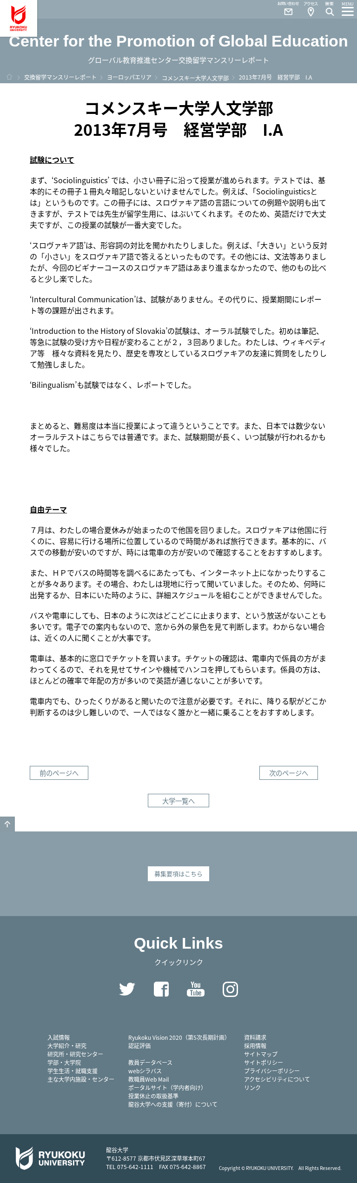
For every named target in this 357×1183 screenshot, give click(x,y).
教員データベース (150, 1062)
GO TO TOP (7, 824)
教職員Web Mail (148, 1079)
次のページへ (288, 773)
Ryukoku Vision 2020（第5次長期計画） (179, 1037)
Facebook (161, 989)
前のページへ (59, 773)
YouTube (195, 989)
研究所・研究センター (75, 1054)
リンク (252, 1087)
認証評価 (139, 1046)
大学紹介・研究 (66, 1046)
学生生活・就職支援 (72, 1071)
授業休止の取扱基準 (153, 1096)
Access (310, 9)
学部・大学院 (64, 1062)
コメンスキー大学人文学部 (195, 78)
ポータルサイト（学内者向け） (167, 1087)
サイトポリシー (263, 1062)
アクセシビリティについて (277, 1079)
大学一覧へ (178, 800)
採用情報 (255, 1046)
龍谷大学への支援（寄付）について (173, 1104)
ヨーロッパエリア (129, 77)
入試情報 (58, 1037)
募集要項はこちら (178, 873)
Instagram (230, 989)
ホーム (9, 76)
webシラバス (145, 1071)
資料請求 (255, 1037)
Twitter (127, 989)
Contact (284, 9)
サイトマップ (261, 1054)
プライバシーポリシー (272, 1071)
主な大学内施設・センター (80, 1079)
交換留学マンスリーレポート (60, 77)
